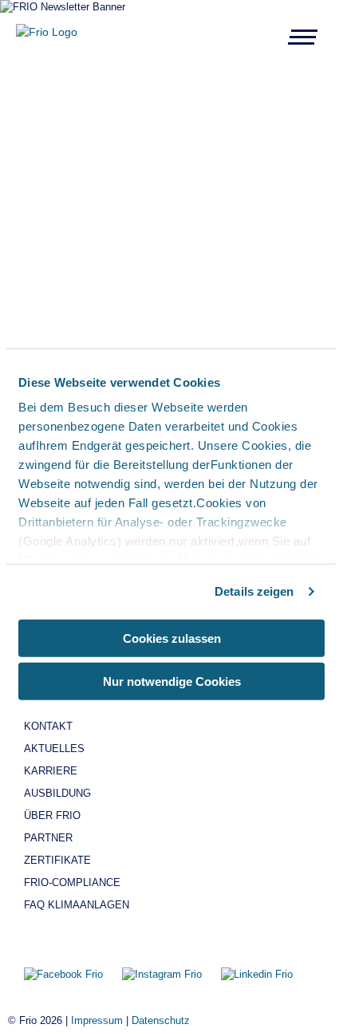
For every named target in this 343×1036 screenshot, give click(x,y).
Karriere (50, 771)
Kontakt (48, 726)
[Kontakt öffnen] (323, 123)
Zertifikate (57, 860)
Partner (48, 838)
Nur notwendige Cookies (172, 681)
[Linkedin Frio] (257, 974)
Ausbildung (57, 793)
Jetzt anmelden (246, 263)
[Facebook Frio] (65, 974)
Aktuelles (54, 748)
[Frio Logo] (46, 32)
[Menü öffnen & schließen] (302, 37)
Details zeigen (254, 591)
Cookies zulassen (172, 637)
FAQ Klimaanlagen (76, 905)
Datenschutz (161, 1020)
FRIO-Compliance (72, 882)
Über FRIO (52, 815)
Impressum (97, 1020)
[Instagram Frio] (163, 974)
